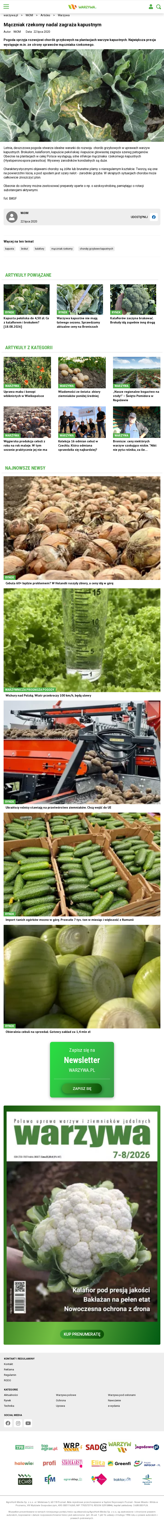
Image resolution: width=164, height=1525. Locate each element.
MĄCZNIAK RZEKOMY (62, 248)
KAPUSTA (9, 248)
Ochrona (61, 1400)
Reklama (9, 1369)
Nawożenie (114, 1400)
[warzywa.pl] (82, 6)
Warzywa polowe (66, 1394)
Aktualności (11, 1394)
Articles (45, 15)
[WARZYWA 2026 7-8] (82, 1217)
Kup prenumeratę (82, 1334)
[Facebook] (154, 217)
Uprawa (60, 1405)
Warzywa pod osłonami (122, 1394)
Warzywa (64, 15)
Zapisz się (82, 1088)
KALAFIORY (39, 248)
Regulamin (10, 1374)
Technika (9, 1405)
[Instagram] (18, 1423)
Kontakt (8, 1364)
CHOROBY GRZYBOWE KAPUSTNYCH (96, 248)
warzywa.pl (11, 15)
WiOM (29, 15)
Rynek (7, 1400)
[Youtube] (28, 1423)
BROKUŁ (24, 248)
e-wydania (114, 1405)
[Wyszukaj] (158, 6)
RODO (7, 1380)
